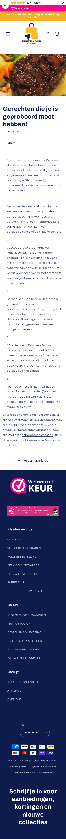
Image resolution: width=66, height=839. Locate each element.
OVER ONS (14, 699)
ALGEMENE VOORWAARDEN (26, 615)
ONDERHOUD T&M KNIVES (25, 591)
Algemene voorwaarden (44, 767)
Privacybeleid (19, 767)
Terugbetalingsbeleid (46, 761)
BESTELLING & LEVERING (24, 632)
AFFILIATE (14, 690)
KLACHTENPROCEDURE (23, 649)
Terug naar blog (35, 460)
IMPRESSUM (15, 582)
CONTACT (13, 539)
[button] (7, 34)
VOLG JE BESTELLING (22, 556)
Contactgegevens (44, 772)
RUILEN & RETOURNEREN (24, 641)
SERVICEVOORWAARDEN (24, 565)
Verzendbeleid (23, 772)
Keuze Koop (24, 761)
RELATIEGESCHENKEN (22, 682)
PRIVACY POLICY (18, 623)
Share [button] (11, 142)
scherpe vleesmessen (37, 435)
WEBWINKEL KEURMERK (24, 658)
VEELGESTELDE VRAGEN (24, 548)
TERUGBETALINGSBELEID (25, 574)
